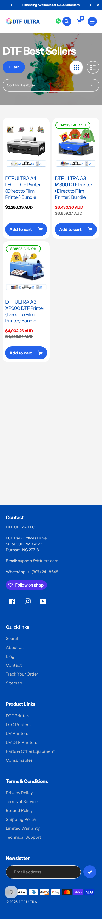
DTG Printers (18, 724)
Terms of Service (22, 801)
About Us (15, 647)
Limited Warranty (23, 828)
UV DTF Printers (21, 742)
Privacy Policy (19, 792)
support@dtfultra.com (38, 560)
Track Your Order (22, 674)
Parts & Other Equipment (30, 751)
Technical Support (23, 837)
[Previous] (11, 5)
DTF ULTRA (28, 902)
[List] (93, 67)
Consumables (19, 760)
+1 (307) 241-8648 (42, 571)
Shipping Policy (21, 819)
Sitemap (14, 683)
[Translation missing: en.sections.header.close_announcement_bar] (98, 5)
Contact (14, 665)
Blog (10, 656)
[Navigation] (92, 21)
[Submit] (89, 871)
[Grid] (76, 67)
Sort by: (13, 85)
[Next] (90, 5)
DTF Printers (18, 715)
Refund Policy (19, 810)
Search (13, 638)
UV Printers (17, 733)
